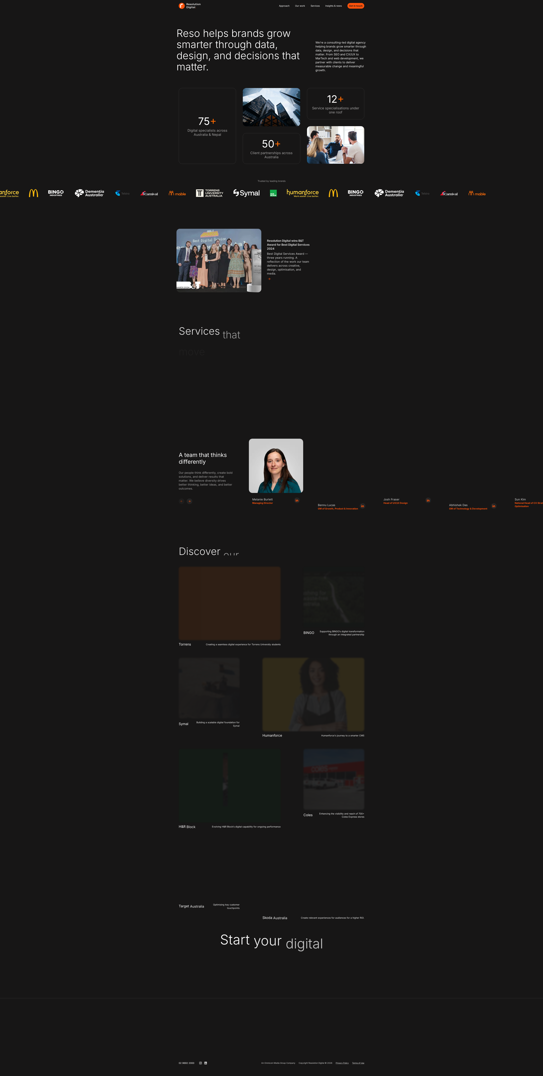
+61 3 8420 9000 (308, 1034)
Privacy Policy (342, 1063)
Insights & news (333, 5)
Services (315, 5)
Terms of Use (358, 1063)
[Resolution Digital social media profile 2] (205, 1063)
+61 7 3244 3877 (344, 1034)
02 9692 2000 (186, 1063)
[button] (189, 501)
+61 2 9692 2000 (272, 1034)
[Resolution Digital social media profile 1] (200, 1063)
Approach (284, 5)
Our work (300, 5)
